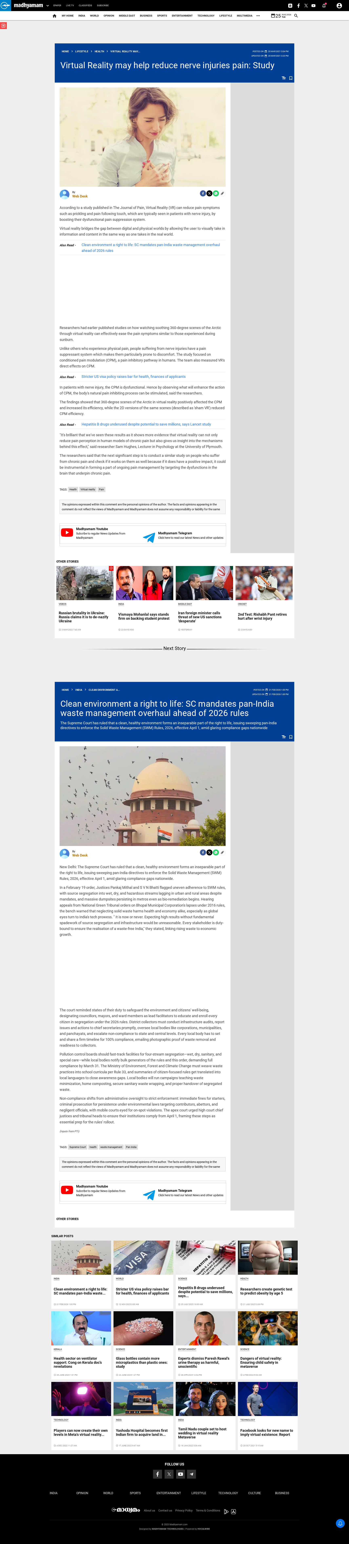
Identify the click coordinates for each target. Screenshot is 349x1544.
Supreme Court (77, 1147)
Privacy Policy (184, 1510)
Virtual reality (88, 489)
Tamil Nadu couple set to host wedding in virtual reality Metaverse (202, 1433)
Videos (62, 604)
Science (182, 1278)
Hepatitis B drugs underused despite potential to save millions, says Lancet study (146, 424)
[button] (5, 5)
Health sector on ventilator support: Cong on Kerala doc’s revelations (78, 1362)
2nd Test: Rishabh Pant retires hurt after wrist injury (262, 616)
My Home (68, 15)
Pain (101, 489)
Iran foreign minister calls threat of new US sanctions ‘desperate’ (200, 617)
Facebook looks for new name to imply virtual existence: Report (266, 1432)
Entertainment (182, 15)
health (93, 1147)
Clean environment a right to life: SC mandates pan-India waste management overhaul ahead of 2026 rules (151, 248)
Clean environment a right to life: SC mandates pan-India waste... (80, 1291)
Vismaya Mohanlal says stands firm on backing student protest (143, 616)
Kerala (58, 1349)
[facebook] (203, 193)
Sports (162, 15)
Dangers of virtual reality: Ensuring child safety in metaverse (261, 1362)
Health (73, 489)
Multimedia (244, 15)
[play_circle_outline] (85, 582)
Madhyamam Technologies (168, 1529)
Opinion (109, 15)
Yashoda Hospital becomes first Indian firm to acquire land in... (142, 1432)
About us (149, 1510)
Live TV (70, 5)
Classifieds (85, 5)
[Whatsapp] (216, 193)
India (81, 15)
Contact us (165, 1510)
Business (146, 15)
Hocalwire (204, 1529)
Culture (254, 1493)
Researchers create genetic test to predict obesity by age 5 (266, 1291)
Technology (206, 15)
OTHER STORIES (67, 561)
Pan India (131, 1147)
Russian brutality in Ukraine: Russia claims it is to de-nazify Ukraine (83, 617)
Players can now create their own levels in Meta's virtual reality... (81, 1432)
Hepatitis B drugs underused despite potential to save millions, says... (205, 1292)
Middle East (127, 15)
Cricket (242, 604)
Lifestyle (225, 15)
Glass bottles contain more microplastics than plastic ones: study (142, 1362)
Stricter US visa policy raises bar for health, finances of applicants (134, 376)
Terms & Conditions (208, 1510)
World (94, 15)
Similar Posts (62, 1236)
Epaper (57, 5)
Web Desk (80, 196)
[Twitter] (209, 193)
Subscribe (103, 5)
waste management (111, 1147)
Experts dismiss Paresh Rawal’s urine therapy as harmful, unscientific (203, 1362)
